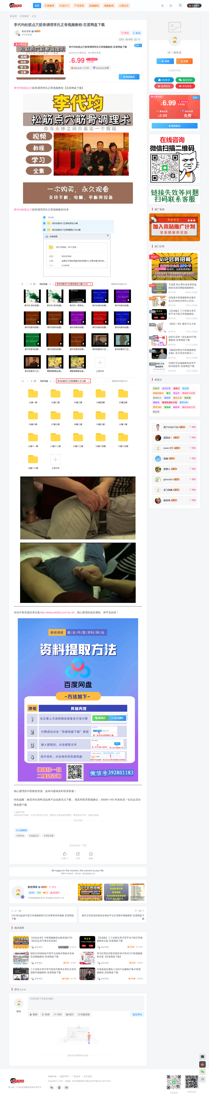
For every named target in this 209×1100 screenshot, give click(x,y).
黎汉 (168, 393)
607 (33, 892)
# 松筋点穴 (34, 835)
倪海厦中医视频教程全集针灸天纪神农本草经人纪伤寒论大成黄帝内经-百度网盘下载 (183, 302)
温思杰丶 (168, 437)
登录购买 (130, 76)
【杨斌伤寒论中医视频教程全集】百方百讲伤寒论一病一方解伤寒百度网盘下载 (182, 353)
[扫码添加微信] (202, 1072)
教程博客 (26, 31)
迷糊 (165, 458)
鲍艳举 (176, 407)
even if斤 (168, 448)
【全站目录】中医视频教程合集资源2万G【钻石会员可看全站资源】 (51, 939)
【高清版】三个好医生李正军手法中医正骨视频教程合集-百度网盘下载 (120, 939)
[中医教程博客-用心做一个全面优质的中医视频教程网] (16, 1080)
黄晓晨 (187, 397)
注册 (186, 61)
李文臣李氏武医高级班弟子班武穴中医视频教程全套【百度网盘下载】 (120, 955)
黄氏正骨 (177, 397)
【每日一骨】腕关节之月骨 (182, 323)
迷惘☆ (166, 468)
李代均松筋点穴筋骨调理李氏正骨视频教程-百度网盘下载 (59, 24)
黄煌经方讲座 (188, 393)
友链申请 (52, 1076)
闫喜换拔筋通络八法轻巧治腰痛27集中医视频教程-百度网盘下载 (119, 970)
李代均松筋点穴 (23, 88)
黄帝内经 (157, 407)
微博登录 (165, 86)
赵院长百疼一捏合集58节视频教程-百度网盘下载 (182, 338)
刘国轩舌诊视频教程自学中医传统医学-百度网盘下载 (182, 364)
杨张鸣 (166, 500)
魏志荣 (156, 411)
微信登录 (187, 79)
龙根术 (156, 388)
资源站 (68, 1081)
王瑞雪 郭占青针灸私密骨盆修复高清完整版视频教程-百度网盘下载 (183, 287)
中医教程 (78, 1081)
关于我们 (88, 1076)
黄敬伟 (156, 402)
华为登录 (187, 86)
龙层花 (185, 388)
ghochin (168, 479)
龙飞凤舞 (168, 489)
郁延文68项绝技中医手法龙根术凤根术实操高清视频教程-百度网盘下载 (52, 955)
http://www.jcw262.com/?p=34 (57, 612)
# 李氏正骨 (48, 835)
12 (47, 892)
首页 (14, 16)
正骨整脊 (24, 16)
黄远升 (176, 393)
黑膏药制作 (158, 393)
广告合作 (76, 1076)
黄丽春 (167, 407)
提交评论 (137, 1014)
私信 (138, 32)
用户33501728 (170, 427)
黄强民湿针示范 (169, 402)
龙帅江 (176, 388)
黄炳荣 (167, 397)
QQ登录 (166, 79)
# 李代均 (20, 835)
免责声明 (64, 1076)
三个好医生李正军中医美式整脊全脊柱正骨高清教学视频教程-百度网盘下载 (53, 970)
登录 (167, 61)
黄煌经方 (157, 397)
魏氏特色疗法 (188, 407)
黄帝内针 (184, 402)
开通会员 (196, 5)
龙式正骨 (166, 388)
